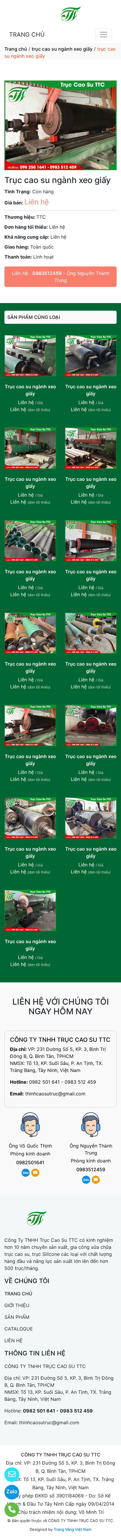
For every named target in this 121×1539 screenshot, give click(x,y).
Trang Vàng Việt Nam (72, 1529)
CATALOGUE (18, 1329)
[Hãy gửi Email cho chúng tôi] (8, 1474)
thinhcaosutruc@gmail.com (55, 1094)
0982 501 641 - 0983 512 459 (62, 1082)
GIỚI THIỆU (16, 1305)
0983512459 (47, 273)
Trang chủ (15, 49)
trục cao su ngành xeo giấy (62, 49)
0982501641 (30, 1162)
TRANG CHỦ (27, 34)
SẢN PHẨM (16, 1317)
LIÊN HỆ (13, 1340)
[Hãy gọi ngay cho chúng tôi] (8, 1509)
